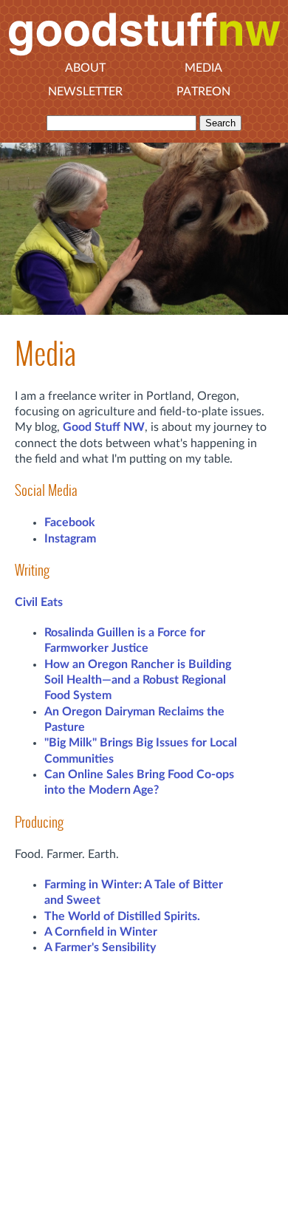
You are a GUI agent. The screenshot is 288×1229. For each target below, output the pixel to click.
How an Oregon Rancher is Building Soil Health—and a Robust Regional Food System (137, 680)
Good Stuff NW (104, 427)
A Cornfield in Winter (100, 932)
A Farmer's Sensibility (100, 947)
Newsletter (85, 92)
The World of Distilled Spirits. (122, 916)
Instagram (70, 539)
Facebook (69, 522)
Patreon (203, 92)
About (85, 68)
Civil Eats (39, 602)
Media (203, 68)
